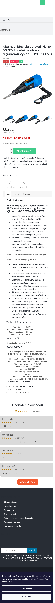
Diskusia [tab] (26, 194)
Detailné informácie (10, 175)
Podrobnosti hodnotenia (38, 64)
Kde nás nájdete (10, 502)
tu (11, 581)
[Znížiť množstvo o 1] (11, 152)
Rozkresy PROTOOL (44, 558)
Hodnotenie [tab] (17, 194)
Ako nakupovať (10, 506)
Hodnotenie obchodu (27, 405)
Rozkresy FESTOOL (27, 558)
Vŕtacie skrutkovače (24, 386)
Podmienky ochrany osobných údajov (19, 518)
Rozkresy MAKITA (42, 555)
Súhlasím (26, 596)
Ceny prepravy (9, 510)
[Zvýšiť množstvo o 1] (11, 149)
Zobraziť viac (27, 482)
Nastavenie (26, 588)
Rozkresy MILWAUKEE (28, 560)
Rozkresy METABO (10, 558)
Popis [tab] (8, 194)
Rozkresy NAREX (12, 555)
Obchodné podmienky (12, 514)
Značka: (10, 66)
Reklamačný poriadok (12, 522)
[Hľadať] (3, 20)
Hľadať (32, 550)
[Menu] (48, 20)
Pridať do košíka (23, 151)
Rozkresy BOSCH (27, 555)
